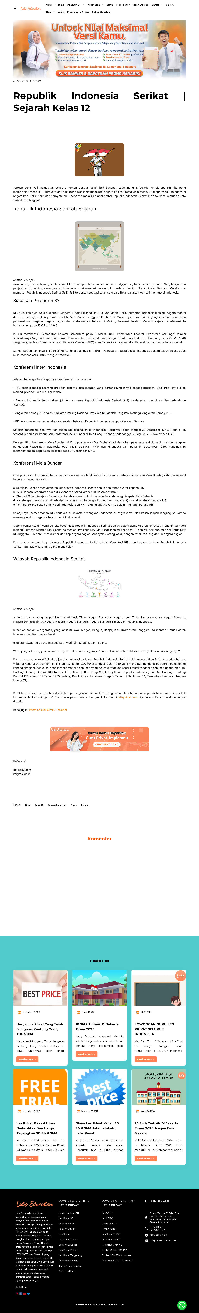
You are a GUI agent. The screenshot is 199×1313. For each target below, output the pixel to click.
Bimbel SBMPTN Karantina (116, 1255)
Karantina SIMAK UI (112, 1244)
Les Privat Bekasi (68, 1250)
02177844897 (157, 1229)
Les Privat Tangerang (70, 1255)
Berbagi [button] (20, 81)
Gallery (170, 4)
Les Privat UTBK (111, 1234)
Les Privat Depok (68, 1260)
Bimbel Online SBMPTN (115, 1250)
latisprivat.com (127, 697)
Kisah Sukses (140, 4)
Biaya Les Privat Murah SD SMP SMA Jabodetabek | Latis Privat (97, 1128)
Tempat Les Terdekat (70, 1266)
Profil (48, 4)
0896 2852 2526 (158, 1235)
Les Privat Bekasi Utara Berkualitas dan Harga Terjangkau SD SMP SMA (36, 1128)
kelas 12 (39, 805)
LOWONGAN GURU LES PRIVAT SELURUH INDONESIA (154, 1029)
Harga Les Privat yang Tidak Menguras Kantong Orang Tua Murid (39, 1029)
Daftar (155, 4)
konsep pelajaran (57, 805)
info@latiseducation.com (163, 1240)
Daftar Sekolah (101, 12)
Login (60, 12)
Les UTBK (107, 1218)
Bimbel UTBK (109, 1229)
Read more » (26, 1059)
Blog (48, 12)
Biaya (109, 4)
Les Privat (64, 1234)
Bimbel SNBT (109, 1223)
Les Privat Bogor (68, 1244)
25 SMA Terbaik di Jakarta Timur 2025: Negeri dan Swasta (156, 1128)
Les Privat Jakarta (68, 1239)
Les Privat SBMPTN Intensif (117, 1260)
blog (27, 805)
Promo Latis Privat (78, 12)
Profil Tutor (123, 4)
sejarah (85, 805)
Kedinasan (94, 4)
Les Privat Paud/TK (69, 1213)
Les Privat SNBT (111, 1239)
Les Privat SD (66, 1218)
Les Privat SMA (67, 1229)
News (74, 805)
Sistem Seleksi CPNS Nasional (47, 710)
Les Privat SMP (67, 1223)
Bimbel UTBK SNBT (69, 4)
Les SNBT (107, 1213)
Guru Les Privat (67, 1271)
